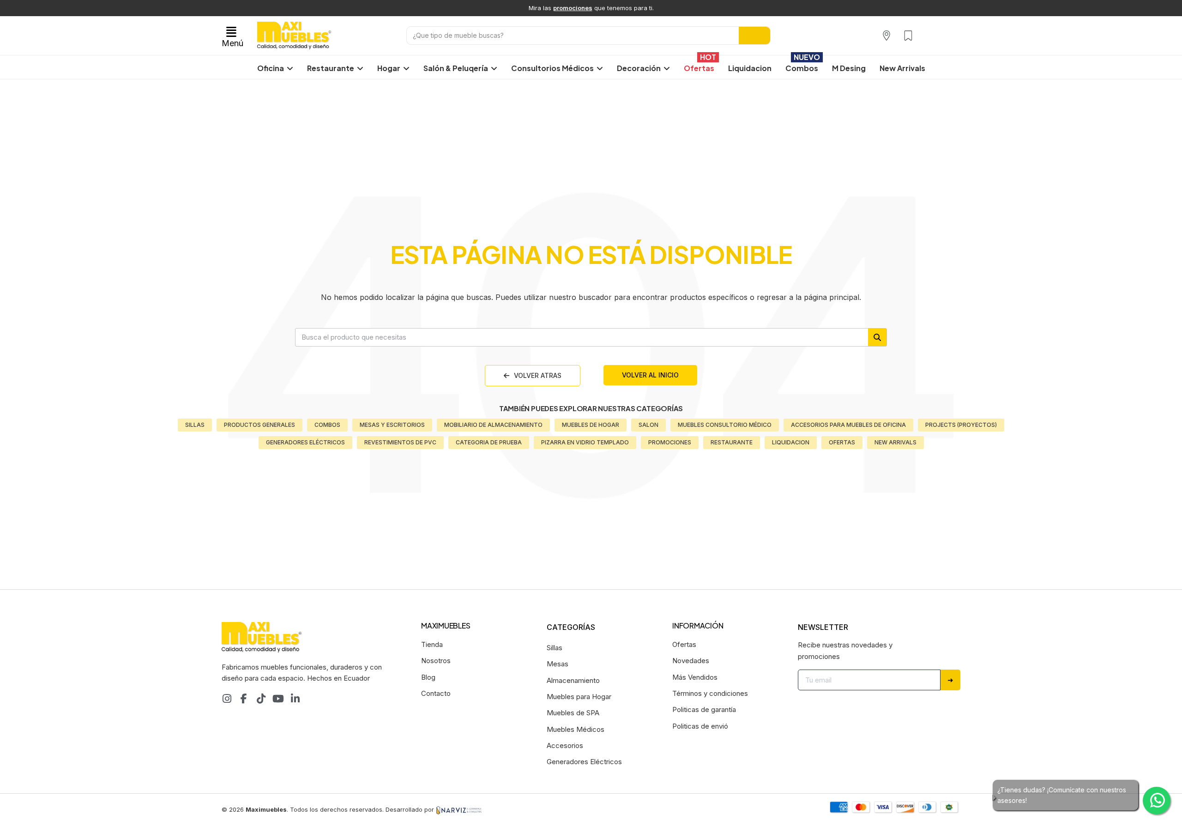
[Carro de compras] (948, 35)
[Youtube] (278, 699)
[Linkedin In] (295, 699)
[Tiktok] (261, 699)
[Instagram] (227, 699)
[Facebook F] (244, 699)
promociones (572, 8)
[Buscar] (754, 35)
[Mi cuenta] (928, 35)
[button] (232, 36)
